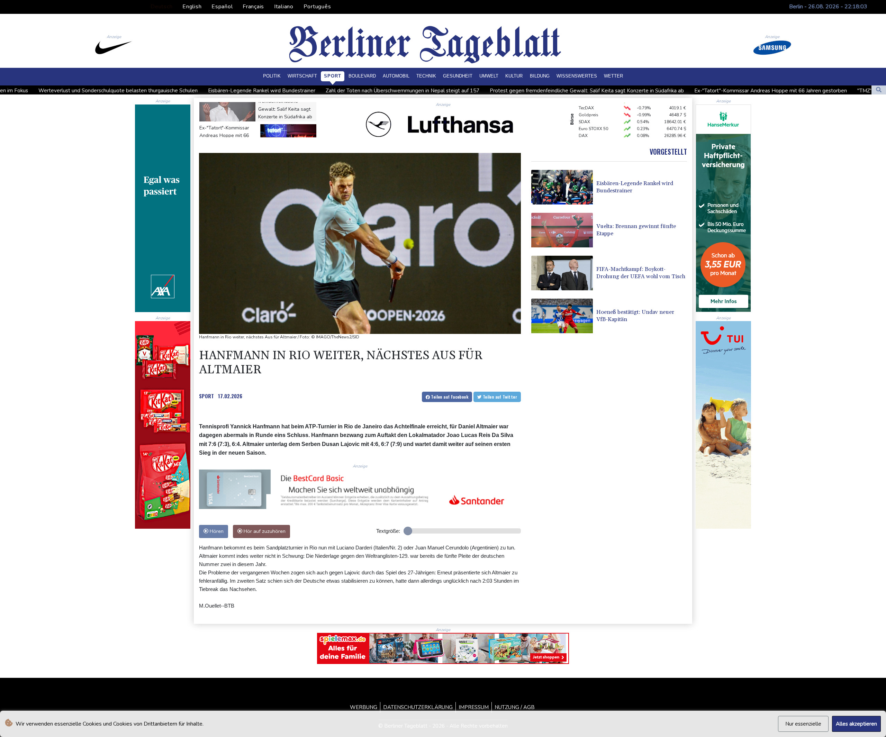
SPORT (206, 396)
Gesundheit (457, 76)
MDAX (585, 134)
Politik (272, 76)
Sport (332, 76)
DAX (583, 120)
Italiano (283, 6)
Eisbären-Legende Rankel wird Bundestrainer (154, 90)
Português (317, 6)
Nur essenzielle (803, 723)
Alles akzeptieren (856, 723)
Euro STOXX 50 (593, 113)
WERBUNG (363, 707)
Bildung (540, 76)
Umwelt (488, 76)
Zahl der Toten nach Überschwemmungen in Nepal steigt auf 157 (295, 90)
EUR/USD (588, 127)
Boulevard (362, 76)
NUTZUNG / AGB (515, 707)
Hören (216, 531)
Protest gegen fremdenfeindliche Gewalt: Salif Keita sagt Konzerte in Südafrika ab (480, 90)
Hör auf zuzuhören (264, 531)
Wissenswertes (577, 76)
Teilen (449, 397)
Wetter (613, 76)
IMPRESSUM (474, 707)
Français (253, 6)
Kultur (514, 76)
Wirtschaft (302, 76)
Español (222, 6)
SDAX (584, 106)
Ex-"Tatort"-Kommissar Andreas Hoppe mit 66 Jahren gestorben (663, 90)
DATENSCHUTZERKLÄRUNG (418, 707)
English (191, 6)
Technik (426, 76)
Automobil (396, 76)
